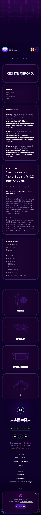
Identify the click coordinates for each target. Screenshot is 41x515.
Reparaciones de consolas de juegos (21, 482)
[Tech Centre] (10, 49)
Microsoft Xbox (11, 247)
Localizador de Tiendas (20, 461)
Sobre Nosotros (20, 458)
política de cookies (26, 502)
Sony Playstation (11, 244)
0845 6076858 (26, 443)
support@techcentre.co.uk (20, 448)
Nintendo (9, 250)
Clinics (14, 58)
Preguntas (20, 474)
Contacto (21, 465)
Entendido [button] (20, 507)
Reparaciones (20, 478)
